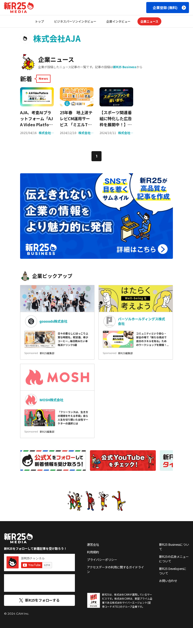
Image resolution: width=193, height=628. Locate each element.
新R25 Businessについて (174, 546)
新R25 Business (124, 67)
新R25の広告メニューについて (174, 558)
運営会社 (93, 544)
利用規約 (93, 552)
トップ (39, 21)
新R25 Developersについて (172, 570)
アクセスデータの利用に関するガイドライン (115, 569)
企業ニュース (149, 21)
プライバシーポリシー (102, 559)
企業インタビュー (118, 21)
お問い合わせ (168, 580)
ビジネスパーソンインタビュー (75, 21)
